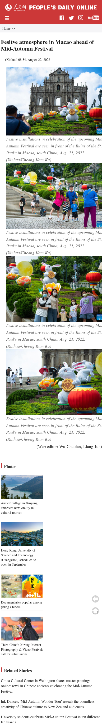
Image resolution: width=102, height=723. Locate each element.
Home (6, 28)
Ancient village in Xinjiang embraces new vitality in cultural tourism (19, 508)
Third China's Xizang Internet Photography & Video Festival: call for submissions (22, 649)
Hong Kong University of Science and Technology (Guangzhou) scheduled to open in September (18, 557)
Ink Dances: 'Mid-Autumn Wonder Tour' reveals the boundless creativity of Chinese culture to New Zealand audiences (47, 704)
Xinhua (11, 59)
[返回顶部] (95, 610)
